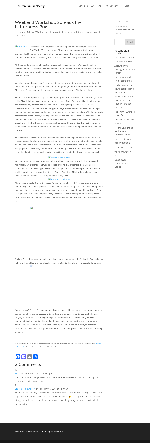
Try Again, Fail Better (124, 147)
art (43, 32)
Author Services (114, 6)
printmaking (80, 32)
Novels (81, 6)
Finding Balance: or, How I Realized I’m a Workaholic (124, 89)
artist (48, 32)
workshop (92, 32)
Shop (100, 6)
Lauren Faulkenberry (25, 388)
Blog (127, 6)
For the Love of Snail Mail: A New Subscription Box (124, 131)
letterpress (67, 32)
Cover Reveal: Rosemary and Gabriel (121, 163)
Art (92, 6)
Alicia (17, 373)
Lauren (21, 32)
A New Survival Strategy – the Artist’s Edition (124, 69)
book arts (56, 32)
